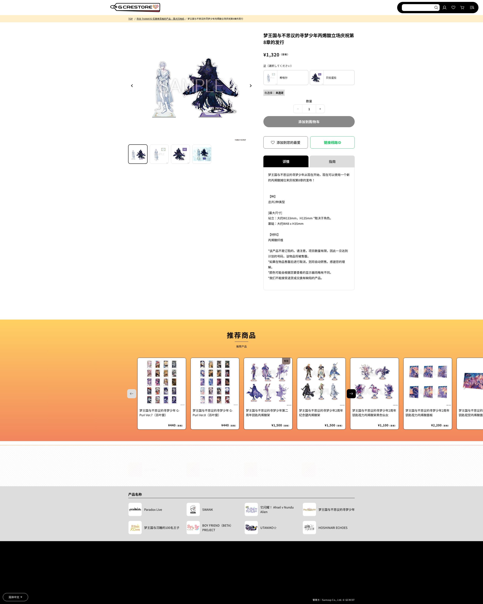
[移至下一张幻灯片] (351, 393)
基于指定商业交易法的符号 (141, 581)
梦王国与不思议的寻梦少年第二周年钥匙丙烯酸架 (267, 412)
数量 (309, 101)
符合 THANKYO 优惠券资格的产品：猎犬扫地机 (160, 18)
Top (130, 18)
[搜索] (436, 7)
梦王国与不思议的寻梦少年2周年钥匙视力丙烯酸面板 (427, 412)
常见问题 (181, 576)
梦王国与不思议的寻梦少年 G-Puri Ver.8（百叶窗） (213, 412)
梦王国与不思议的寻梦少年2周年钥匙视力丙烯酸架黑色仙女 (374, 412)
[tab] (137, 154)
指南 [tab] (332, 161)
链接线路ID (332, 142)
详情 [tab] (286, 161)
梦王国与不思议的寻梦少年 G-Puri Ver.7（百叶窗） (159, 412)
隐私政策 (132, 587)
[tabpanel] (309, 228)
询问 (179, 581)
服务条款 (132, 570)
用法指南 (181, 570)
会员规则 (132, 576)
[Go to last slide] (132, 85)
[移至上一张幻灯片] (250, 85)
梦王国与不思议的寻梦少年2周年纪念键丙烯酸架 (321, 412)
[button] (472, 7)
